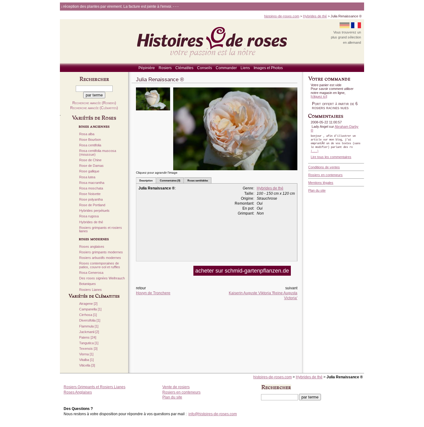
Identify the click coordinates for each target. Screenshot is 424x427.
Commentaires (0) (170, 180)
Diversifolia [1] (89, 320)
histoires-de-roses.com (281, 16)
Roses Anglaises (78, 392)
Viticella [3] (87, 365)
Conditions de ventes (324, 167)
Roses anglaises (91, 246)
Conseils (204, 68)
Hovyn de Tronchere (153, 293)
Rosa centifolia (90, 145)
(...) (314, 151)
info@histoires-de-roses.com (212, 414)
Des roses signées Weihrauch (102, 278)
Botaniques (87, 284)
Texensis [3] (88, 348)
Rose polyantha (91, 199)
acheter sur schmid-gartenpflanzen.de (242, 271)
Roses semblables (197, 180)
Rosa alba (86, 134)
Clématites (184, 68)
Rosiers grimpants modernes (101, 252)
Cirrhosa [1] (88, 315)
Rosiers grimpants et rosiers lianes (100, 229)
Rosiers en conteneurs (325, 175)
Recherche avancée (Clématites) (94, 108)
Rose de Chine (90, 160)
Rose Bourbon (90, 139)
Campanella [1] (90, 309)
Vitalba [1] (86, 360)
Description (146, 180)
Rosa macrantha (91, 183)
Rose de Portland (92, 205)
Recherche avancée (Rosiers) (94, 103)
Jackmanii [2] (89, 332)
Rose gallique (89, 171)
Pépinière (146, 68)
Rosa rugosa (89, 216)
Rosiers (165, 68)
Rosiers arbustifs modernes (100, 258)
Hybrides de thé (315, 16)
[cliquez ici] (319, 96)
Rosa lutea (87, 177)
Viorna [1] (86, 354)
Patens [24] (87, 337)
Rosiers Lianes (90, 289)
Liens (245, 68)
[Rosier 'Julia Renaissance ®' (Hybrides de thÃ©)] (153, 112)
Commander (226, 68)
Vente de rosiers (176, 387)
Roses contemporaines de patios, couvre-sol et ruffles (99, 265)
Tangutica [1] (88, 343)
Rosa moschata (91, 188)
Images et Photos (268, 68)
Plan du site (317, 190)
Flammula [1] (88, 326)
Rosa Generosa (91, 272)
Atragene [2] (88, 303)
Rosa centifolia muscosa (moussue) (97, 152)
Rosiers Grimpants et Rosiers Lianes (94, 387)
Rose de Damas (91, 165)
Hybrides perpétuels (94, 210)
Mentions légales (320, 183)
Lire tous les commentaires (331, 157)
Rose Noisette (90, 194)
